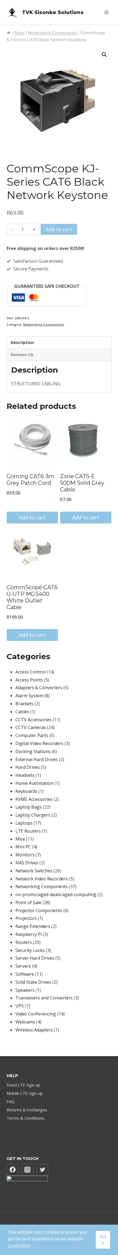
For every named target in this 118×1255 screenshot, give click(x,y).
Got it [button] (103, 1239)
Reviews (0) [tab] (22, 354)
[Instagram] (27, 1170)
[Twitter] (42, 1170)
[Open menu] (106, 12)
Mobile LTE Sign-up (25, 1093)
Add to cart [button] (32, 517)
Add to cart (59, 229)
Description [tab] (22, 342)
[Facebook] (13, 1170)
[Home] (9, 32)
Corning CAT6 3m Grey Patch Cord (30, 479)
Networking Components (43, 324)
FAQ (11, 1101)
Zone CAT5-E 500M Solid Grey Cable (82, 483)
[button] (104, 55)
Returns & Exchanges (27, 1109)
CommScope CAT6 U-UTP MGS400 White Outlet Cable (32, 597)
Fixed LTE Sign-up (23, 1085)
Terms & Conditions (25, 1118)
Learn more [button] (19, 1245)
